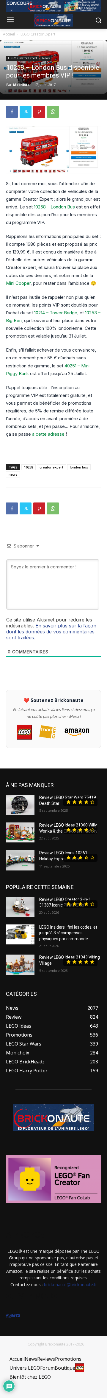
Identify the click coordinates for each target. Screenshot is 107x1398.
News (46, 58)
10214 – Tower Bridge (55, 313)
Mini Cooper (18, 283)
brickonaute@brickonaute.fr (70, 1284)
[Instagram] (10, 1316)
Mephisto (21, 84)
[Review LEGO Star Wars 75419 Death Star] (20, 805)
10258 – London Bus (54, 207)
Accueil (9, 34)
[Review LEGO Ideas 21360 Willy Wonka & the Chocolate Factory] (20, 832)
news (13, 474)
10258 (28, 467)
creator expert (51, 467)
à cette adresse (48, 434)
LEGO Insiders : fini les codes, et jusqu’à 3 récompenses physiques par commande (68, 933)
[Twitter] (26, 112)
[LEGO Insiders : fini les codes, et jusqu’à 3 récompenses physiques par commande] (20, 934)
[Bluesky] (14, 1316)
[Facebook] (12, 112)
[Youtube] (18, 1316)
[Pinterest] (39, 112)
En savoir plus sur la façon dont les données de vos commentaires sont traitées (51, 632)
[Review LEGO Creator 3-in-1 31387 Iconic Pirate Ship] (20, 907)
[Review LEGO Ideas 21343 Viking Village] (20, 965)
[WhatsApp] (53, 112)
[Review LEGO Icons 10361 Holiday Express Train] (20, 860)
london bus (79, 467)
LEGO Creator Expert (38, 34)
